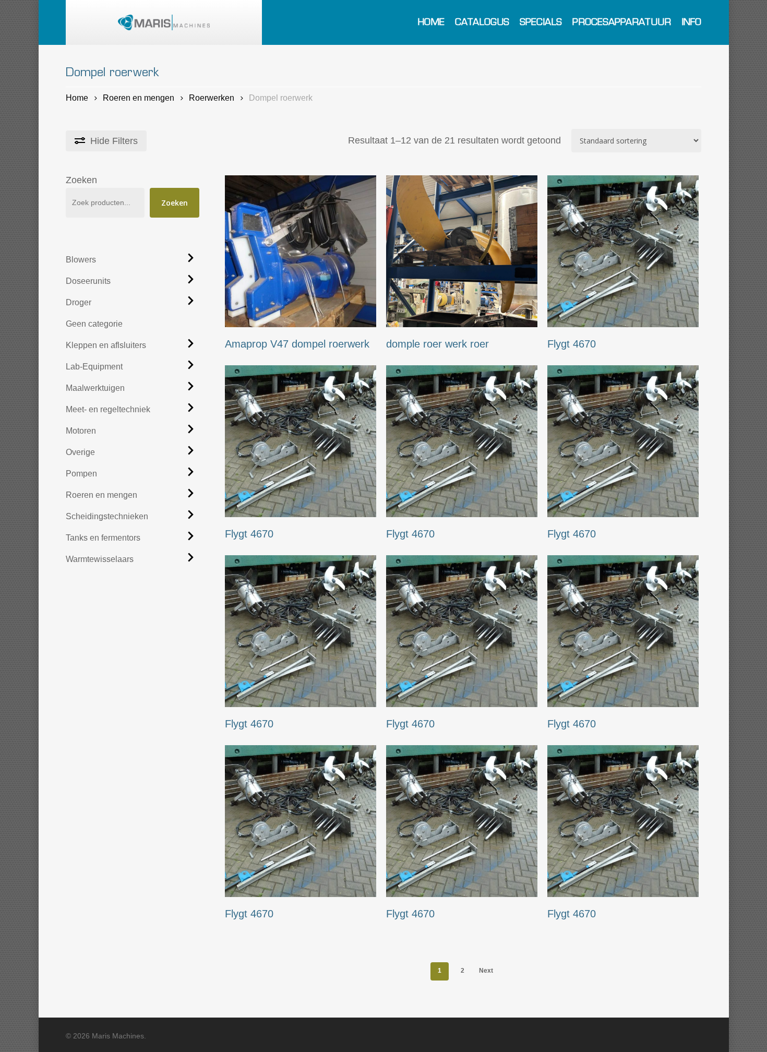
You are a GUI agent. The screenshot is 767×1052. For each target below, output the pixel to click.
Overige (80, 452)
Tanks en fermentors (103, 537)
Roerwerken (211, 97)
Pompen (81, 473)
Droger (78, 302)
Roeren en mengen (138, 97)
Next (486, 970)
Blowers (81, 259)
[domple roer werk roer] (462, 251)
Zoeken (81, 180)
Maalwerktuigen (95, 388)
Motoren (81, 430)
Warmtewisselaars (100, 559)
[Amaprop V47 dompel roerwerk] (301, 251)
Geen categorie (94, 323)
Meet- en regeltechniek (108, 409)
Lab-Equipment (94, 366)
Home (77, 97)
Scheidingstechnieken (107, 516)
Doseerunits (88, 281)
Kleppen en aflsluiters (106, 345)
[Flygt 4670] (623, 251)
